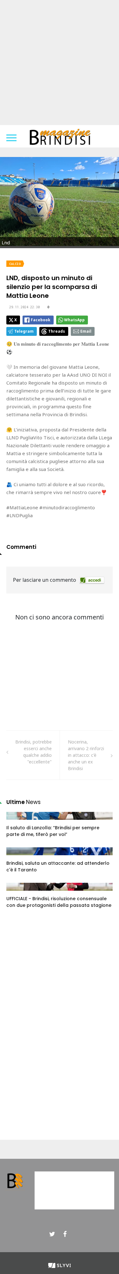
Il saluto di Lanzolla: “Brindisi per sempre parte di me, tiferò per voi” (52, 831)
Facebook (40, 320)
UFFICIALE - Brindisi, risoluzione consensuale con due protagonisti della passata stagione (58, 901)
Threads (56, 331)
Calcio (15, 264)
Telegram (24, 331)
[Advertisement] (59, 62)
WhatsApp (74, 320)
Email (85, 331)
